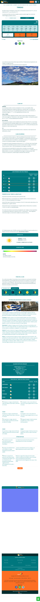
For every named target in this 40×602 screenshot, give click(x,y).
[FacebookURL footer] (16, 587)
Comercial (17, 569)
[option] (7, 35)
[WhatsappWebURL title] (19, 43)
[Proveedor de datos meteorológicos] (20, 593)
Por (3, 39)
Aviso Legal (11, 578)
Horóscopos (33, 562)
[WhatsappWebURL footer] (19, 587)
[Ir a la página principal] (4, 2)
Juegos (12, 565)
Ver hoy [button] (27, 18)
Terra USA (20, 562)
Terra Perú (6, 562)
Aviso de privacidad (17, 578)
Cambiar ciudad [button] (13, 18)
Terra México (33, 560)
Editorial (23, 569)
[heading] (20, 468)
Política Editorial (24, 578)
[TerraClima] (36, 2)
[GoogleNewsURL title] (23, 43)
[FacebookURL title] (16, 43)
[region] (20, 53)
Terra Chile (6, 560)
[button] (38, 2)
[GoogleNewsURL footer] (23, 587)
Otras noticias (28, 565)
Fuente (34, 39)
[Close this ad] (39, 596)
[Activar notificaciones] (33, 599)
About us (29, 578)
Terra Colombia (20, 560)
